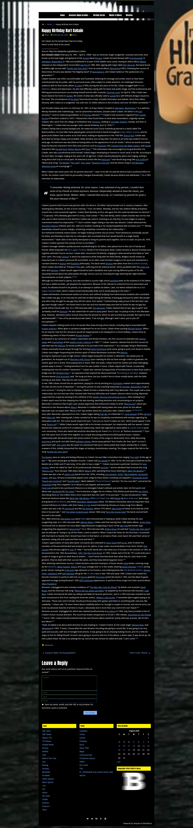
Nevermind (115, 68)
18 (129, 750)
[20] (143, 225)
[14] (71, 166)
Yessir (44, 792)
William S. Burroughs (105, 597)
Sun (44, 761)
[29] (101, 341)
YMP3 (82, 761)
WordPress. (147, 823)
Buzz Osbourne (131, 498)
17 (124, 750)
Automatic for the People (139, 614)
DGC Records (129, 65)
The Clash (69, 491)
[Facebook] (101, 818)
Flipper (117, 498)
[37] (134, 410)
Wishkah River (62, 373)
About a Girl (129, 403)
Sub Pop (84, 65)
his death (75, 99)
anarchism (46, 441)
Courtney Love (113, 92)
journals (104, 467)
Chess (82, 734)
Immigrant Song (139, 477)
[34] (75, 386)
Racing (45, 765)
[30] (115, 345)
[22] (72, 276)
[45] (75, 491)
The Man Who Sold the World (103, 587)
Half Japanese (68, 573)
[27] (56, 321)
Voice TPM (84, 748)
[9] (51, 114)
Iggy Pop (124, 525)
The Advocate (98, 308)
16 (119, 750)
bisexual (63, 311)
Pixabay (83, 741)
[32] (81, 369)
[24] (76, 276)
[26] (58, 318)
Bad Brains (84, 498)
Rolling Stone (111, 529)
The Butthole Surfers (133, 570)
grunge (86, 58)
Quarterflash (57, 342)
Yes (43, 789)
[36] (132, 410)
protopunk (69, 508)
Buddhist (75, 263)
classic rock (69, 474)
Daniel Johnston (129, 566)
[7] (74, 111)
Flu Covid (84, 765)
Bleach (143, 61)
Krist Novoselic (136, 58)
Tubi (44, 755)
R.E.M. (124, 542)
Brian (47, 35)
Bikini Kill (51, 417)
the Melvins (61, 501)
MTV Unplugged (86, 580)
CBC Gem (46, 731)
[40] (140, 410)
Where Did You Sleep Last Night (89, 590)
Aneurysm (51, 424)
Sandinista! (57, 491)
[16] (141, 174)
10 (124, 746)
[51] (137, 638)
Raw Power (117, 508)
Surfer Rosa (145, 522)
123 (44, 785)
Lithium (65, 256)
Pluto (87, 149)
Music (49, 24)
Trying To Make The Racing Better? (60, 652)
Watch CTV (47, 737)
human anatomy (49, 328)
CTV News (46, 741)
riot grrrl (147, 414)
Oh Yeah (46, 796)
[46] (81, 528)
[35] (55, 389)
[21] (95, 242)
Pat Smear (100, 577)
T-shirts (140, 566)
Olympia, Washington (132, 386)
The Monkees (138, 162)
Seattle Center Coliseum (80, 342)
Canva (82, 737)
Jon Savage (103, 460)
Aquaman (101, 145)
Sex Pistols (143, 491)
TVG (81, 768)
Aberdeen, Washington (52, 61)
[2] (91, 54)
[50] (43, 617)
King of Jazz (129, 135)
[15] (94, 171)
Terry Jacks (85, 162)
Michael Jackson (135, 328)
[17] (78, 198)
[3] (53, 75)
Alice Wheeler (114, 431)
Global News (48, 744)
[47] (94, 539)
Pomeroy (96, 121)
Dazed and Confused (51, 481)
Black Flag (73, 498)
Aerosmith (143, 474)
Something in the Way (127, 373)
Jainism (63, 263)
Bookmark (49, 645)
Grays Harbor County (129, 132)
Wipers (74, 566)
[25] (130, 290)
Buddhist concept (139, 263)
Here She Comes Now (116, 512)
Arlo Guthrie (141, 159)
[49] (138, 607)
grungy (87, 505)
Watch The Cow (49, 758)
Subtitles (83, 731)
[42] (58, 424)
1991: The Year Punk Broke (90, 553)
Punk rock (46, 488)
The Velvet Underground (77, 512)
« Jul (118, 761)
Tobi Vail (103, 414)
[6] (136, 107)
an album (111, 611)
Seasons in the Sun (100, 162)
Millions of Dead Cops (100, 498)
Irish (140, 111)
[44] (145, 470)
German (88, 115)
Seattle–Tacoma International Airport (109, 397)
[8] (50, 114)
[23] (74, 276)
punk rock (144, 267)
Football (46, 775)
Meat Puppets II (49, 583)
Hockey (45, 768)
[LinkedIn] (96, 818)
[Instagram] (105, 818)
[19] (43, 215)
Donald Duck (61, 149)
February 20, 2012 (60, 35)
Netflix (45, 751)
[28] (91, 335)
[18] (87, 208)
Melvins (61, 345)
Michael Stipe (138, 625)
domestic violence (50, 225)
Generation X (98, 71)
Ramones (105, 159)
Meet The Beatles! (135, 471)
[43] (144, 430)
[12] (92, 148)
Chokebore (52, 573)
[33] (90, 379)
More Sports (47, 782)
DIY (122, 414)
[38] (136, 410)
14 (143, 746)
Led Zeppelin (111, 474)
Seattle (69, 95)
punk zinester (131, 414)
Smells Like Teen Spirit (77, 68)
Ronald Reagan (82, 335)
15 (148, 746)
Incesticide (46, 484)
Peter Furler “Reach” (139, 652)
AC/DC (120, 474)
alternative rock (68, 518)
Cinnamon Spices (87, 758)
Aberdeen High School (80, 359)
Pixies (83, 518)
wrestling (114, 280)
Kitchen (45, 802)
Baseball (46, 772)
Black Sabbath (130, 474)
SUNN (45, 799)
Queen (45, 477)
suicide (113, 95)
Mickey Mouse (74, 149)
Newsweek (46, 628)
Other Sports (48, 778)
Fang (84, 566)
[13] (111, 159)
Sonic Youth (111, 542)
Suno (82, 744)
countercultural (136, 427)
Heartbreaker (73, 481)
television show (49, 166)
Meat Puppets (63, 566)
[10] (102, 114)
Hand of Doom (103, 481)
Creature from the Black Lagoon (125, 145)
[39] (138, 410)
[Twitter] (92, 818)
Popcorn (46, 806)
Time (44, 809)
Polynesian (118, 383)
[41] (141, 410)
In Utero (78, 85)
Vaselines (52, 566)
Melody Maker (86, 522)
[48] (83, 549)
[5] (150, 102)
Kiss (54, 477)
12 (134, 746)
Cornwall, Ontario (119, 121)
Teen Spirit (61, 445)
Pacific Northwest (98, 349)
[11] (54, 124)
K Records (69, 570)
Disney (148, 145)
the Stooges (87, 508)
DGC (72, 549)
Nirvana (98, 58)
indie (126, 563)
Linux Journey (86, 755)
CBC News (46, 734)
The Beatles (64, 162)
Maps (82, 751)
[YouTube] (87, 818)
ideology (54, 270)
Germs (84, 577)
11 (129, 746)
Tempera (137, 823)
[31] (63, 365)
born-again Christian (77, 249)
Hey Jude (75, 162)
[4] (149, 102)
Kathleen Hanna (83, 441)
